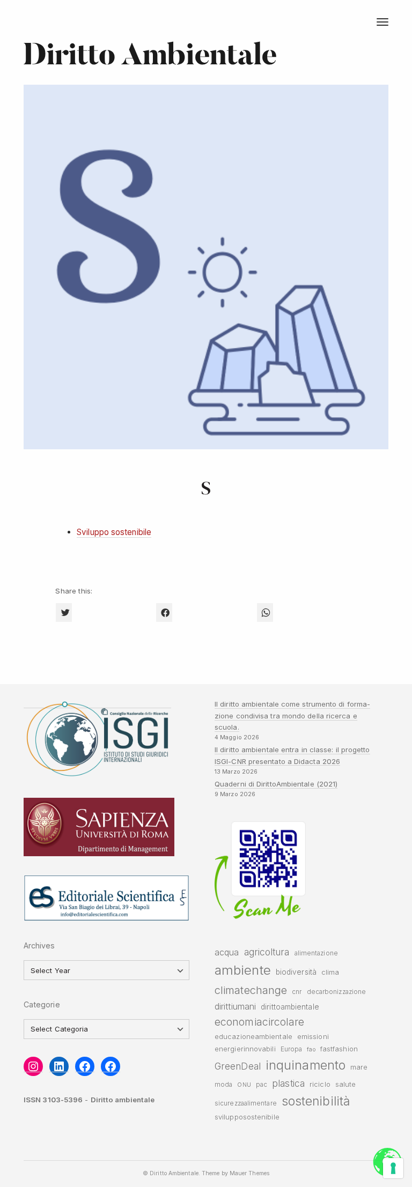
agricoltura (267, 952)
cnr (296, 992)
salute (345, 1084)
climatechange (251, 990)
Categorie (42, 1004)
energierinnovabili (245, 1049)
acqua (227, 952)
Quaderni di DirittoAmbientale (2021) (276, 784)
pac (261, 1084)
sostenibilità (316, 1101)
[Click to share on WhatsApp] (265, 612)
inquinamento (305, 1065)
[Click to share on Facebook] (164, 612)
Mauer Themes (249, 1173)
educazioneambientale (253, 1037)
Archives (39, 945)
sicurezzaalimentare (246, 1103)
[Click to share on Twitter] (63, 612)
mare (358, 1067)
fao (311, 1049)
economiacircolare (260, 1021)
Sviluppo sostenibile (114, 532)
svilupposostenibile (247, 1117)
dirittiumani (235, 1006)
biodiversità (296, 972)
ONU (244, 1084)
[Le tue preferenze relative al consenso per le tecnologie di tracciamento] (393, 1168)
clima (330, 972)
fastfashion (339, 1049)
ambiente (243, 970)
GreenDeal (238, 1066)
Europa (292, 1049)
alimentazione (316, 953)
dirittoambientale (290, 1007)
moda (223, 1084)
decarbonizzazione (336, 992)
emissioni (313, 1037)
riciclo (320, 1084)
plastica (288, 1083)
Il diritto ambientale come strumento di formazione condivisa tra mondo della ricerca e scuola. (292, 715)
